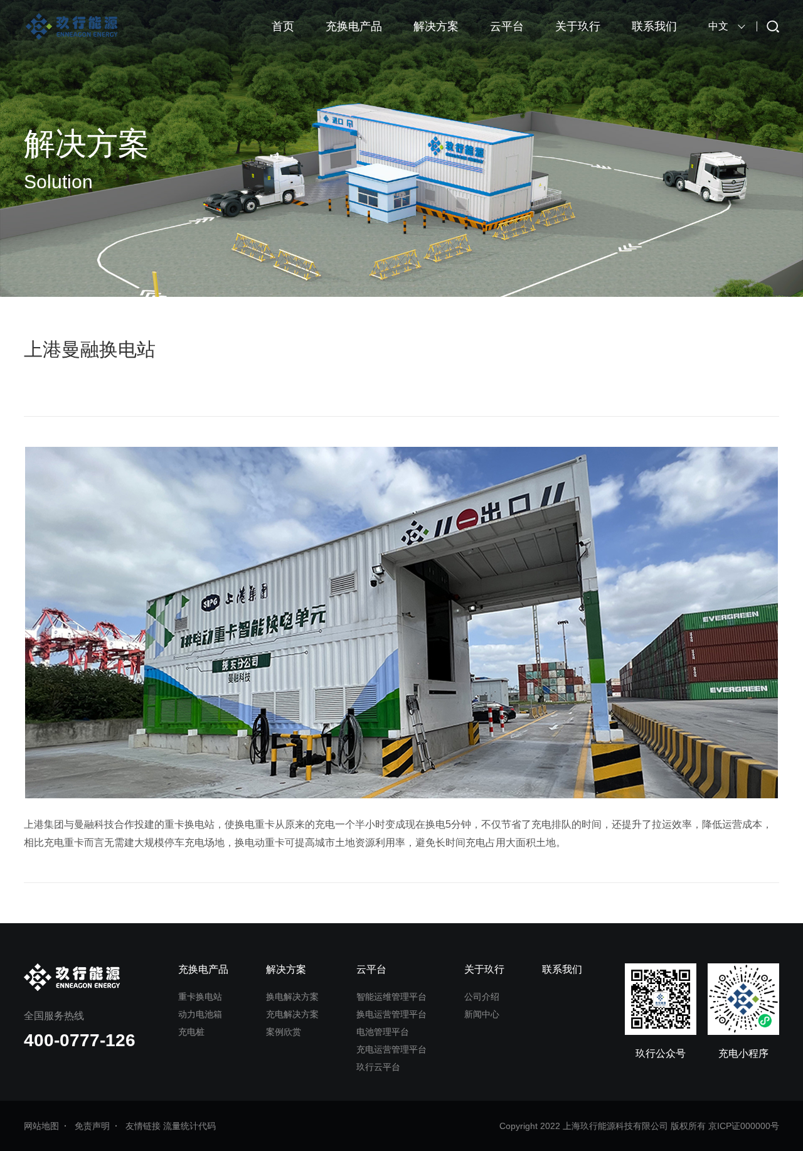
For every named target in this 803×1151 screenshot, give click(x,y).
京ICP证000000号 (743, 1126)
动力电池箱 (200, 1014)
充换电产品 (354, 26)
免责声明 (92, 1126)
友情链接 (143, 1126)
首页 (283, 26)
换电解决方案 (292, 997)
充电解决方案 (292, 1014)
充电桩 (191, 1032)
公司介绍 (481, 997)
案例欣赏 (283, 1032)
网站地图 (41, 1126)
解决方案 (436, 26)
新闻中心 (481, 1014)
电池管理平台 (382, 1032)
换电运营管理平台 (391, 1014)
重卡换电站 (200, 997)
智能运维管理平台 (391, 997)
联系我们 (654, 26)
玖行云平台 (378, 1067)
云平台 (507, 26)
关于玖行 (577, 26)
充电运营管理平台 (391, 1049)
